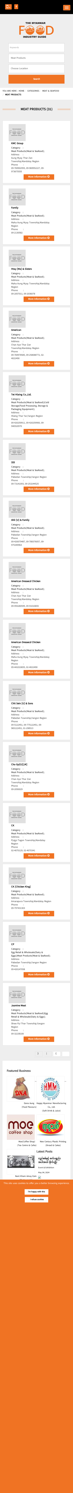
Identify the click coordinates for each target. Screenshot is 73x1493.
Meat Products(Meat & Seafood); (27, 151)
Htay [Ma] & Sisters (21, 269)
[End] (66, 1053)
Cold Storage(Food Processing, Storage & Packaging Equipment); (30, 406)
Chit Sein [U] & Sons (22, 703)
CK (12, 826)
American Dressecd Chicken (25, 581)
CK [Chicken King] (21, 887)
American (16, 330)
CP (12, 944)
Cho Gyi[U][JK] (19, 765)
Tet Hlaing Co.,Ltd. (21, 395)
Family (14, 208)
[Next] (57, 1053)
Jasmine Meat (18, 1006)
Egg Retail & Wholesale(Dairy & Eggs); (29, 1015)
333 (13, 462)
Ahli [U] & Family (20, 520)
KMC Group (17, 143)
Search (36, 79)
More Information (37, 177)
